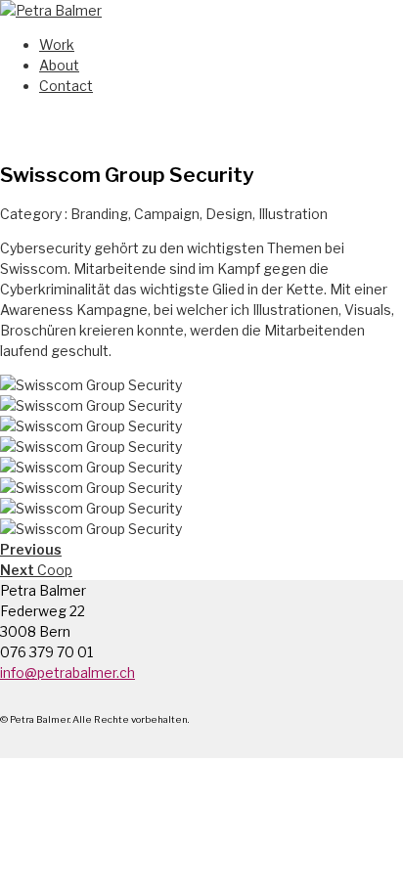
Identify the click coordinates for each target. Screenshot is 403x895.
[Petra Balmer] (51, 10)
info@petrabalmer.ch (67, 672)
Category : (35, 213)
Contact (66, 85)
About (59, 65)
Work (56, 44)
